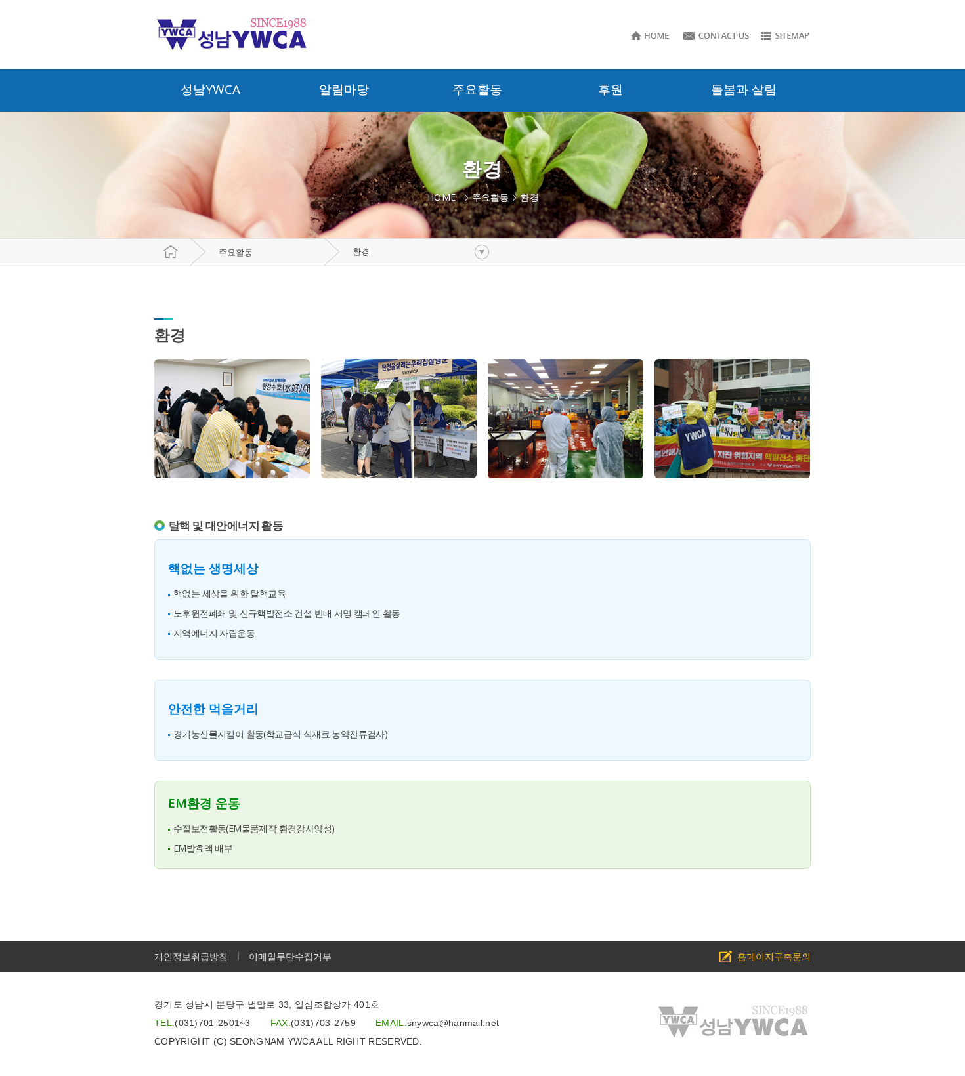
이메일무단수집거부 (290, 956)
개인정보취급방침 (191, 956)
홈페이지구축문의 (774, 956)
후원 (610, 89)
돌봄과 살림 (744, 89)
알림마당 (344, 89)
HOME (444, 197)
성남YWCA (210, 89)
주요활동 (236, 252)
